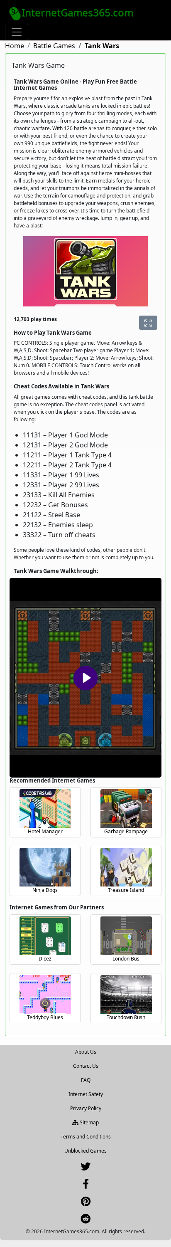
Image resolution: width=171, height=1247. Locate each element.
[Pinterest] (85, 1203)
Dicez (45, 958)
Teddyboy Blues (45, 1017)
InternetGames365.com (77, 12)
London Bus (125, 958)
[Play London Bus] (126, 935)
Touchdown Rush (126, 1017)
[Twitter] (85, 1168)
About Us (85, 1051)
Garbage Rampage (126, 831)
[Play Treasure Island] (126, 867)
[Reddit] (85, 1220)
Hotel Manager (45, 831)
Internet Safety (85, 1094)
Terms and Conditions (86, 1136)
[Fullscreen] (148, 323)
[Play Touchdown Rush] (126, 994)
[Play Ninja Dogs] (45, 867)
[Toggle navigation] (16, 32)
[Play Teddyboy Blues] (45, 994)
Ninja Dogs (45, 890)
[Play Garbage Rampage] (126, 808)
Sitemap (88, 1122)
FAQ (85, 1080)
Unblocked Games (85, 1150)
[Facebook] (86, 1185)
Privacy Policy (85, 1108)
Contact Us (85, 1065)
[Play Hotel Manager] (45, 808)
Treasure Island (126, 890)
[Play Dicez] (45, 935)
